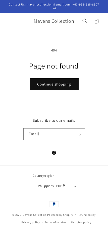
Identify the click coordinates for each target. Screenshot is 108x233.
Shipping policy (81, 222)
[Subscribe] (79, 134)
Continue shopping (54, 84)
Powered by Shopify (60, 214)
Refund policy (87, 214)
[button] (10, 21)
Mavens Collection (35, 214)
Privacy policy (30, 222)
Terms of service (55, 222)
